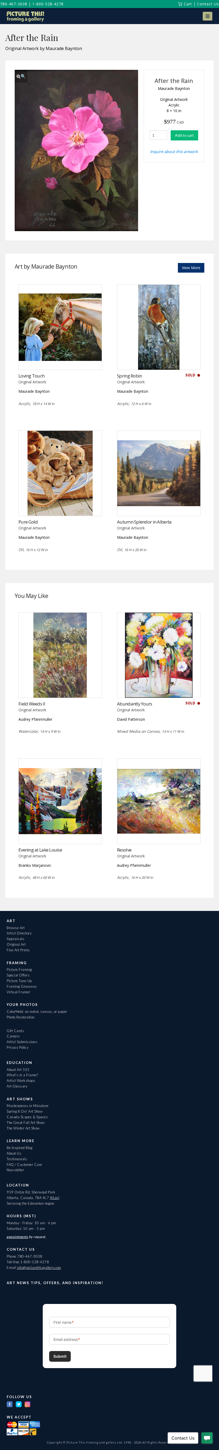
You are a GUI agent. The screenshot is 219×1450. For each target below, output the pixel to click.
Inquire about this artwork (174, 151)
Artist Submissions (22, 1042)
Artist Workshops (21, 1080)
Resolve (124, 850)
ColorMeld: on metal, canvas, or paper (37, 1011)
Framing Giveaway (22, 986)
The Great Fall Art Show (26, 1122)
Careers (13, 1036)
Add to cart (184, 135)
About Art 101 (18, 1069)
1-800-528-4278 (48, 3)
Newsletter (15, 1170)
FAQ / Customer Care (24, 1164)
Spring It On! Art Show (25, 1111)
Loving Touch (31, 376)
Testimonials (17, 1159)
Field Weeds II (31, 704)
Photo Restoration (21, 1017)
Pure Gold (28, 522)
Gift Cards (15, 1031)
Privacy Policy (17, 1047)
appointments (17, 1237)
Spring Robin (129, 376)
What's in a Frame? (22, 1075)
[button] (207, 16)
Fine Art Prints (18, 950)
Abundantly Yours (134, 704)
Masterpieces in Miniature (28, 1106)
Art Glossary (17, 1086)
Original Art (16, 944)
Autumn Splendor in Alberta (144, 522)
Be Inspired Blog (19, 1148)
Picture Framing (19, 969)
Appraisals (15, 939)
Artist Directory (19, 933)
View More (191, 267)
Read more (60, 359)
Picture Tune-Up (19, 981)
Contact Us (208, 3)
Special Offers (18, 975)
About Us (14, 1153)
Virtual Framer (18, 992)
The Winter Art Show (23, 1128)
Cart (187, 3)
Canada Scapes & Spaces (27, 1117)
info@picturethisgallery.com (39, 1267)
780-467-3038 (13, 3)
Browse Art (16, 928)
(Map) (55, 1198)
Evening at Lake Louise (40, 850)
